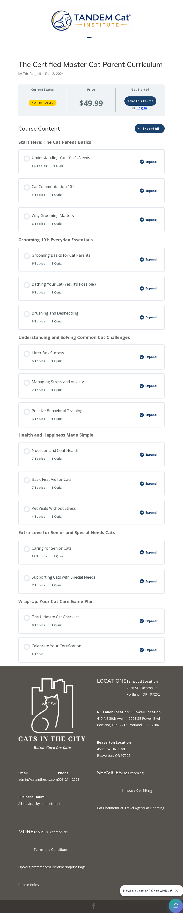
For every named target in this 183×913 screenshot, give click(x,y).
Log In (142, 108)
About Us (41, 832)
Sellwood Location (142, 681)
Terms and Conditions (51, 849)
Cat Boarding (154, 808)
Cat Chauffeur (107, 808)
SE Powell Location (145, 712)
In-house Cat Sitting (137, 790)
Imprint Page (76, 867)
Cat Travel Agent (131, 808)
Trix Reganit (32, 73)
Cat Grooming (132, 773)
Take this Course (140, 101)
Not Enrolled (42, 102)
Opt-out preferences (34, 867)
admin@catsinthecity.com (38, 779)
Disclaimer (58, 867)
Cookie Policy (28, 884)
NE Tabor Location (113, 712)
